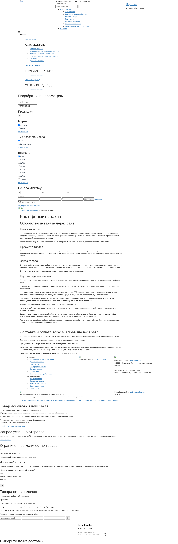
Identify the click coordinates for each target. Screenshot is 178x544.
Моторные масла (36, 48)
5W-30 (22, 173)
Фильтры (33, 58)
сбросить (98, 199)
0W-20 (22, 160)
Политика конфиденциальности (32, 400)
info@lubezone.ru (136, 360)
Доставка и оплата (72, 21)
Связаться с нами (37, 386)
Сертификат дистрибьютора (76, 14)
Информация (32, 210)
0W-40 (22, 166)
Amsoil (22, 128)
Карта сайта (34, 388)
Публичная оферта (53, 400)
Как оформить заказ (73, 23)
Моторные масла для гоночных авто (44, 51)
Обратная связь (100, 359)
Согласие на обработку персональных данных (100, 400)
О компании (70, 11)
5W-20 (22, 169)
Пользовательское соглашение (77, 26)
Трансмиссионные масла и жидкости (44, 56)
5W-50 (22, 176)
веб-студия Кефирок (138, 392)
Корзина (131, 4)
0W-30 (22, 163)
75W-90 (23, 179)
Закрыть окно (5, 439)
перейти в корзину (7, 426)
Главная (23, 210)
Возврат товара (71, 16)
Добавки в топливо (37, 60)
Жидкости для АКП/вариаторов (42, 53)
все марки (23, 125)
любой (22, 141)
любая (22, 156)
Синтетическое (25, 144)
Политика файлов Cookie (71, 400)
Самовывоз (69, 19)
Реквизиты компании (38, 383)
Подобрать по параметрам (29, 205)
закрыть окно (20, 426)
